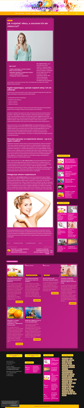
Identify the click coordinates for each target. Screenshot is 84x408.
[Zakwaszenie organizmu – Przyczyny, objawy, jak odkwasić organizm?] (61, 174)
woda (69, 388)
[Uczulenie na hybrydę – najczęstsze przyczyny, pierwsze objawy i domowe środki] (72, 225)
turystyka (65, 386)
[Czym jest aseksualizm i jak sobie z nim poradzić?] (61, 167)
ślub (75, 393)
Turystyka (29, 317)
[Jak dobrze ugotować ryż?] (61, 187)
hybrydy (71, 360)
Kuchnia (11, 317)
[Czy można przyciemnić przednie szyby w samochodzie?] (47, 396)
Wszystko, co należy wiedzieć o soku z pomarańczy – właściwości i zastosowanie (70, 194)
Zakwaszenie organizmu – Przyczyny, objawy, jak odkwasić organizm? (72, 217)
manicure (65, 363)
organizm (72, 365)
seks (70, 381)
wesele (64, 388)
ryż (75, 379)
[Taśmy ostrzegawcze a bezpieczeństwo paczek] (62, 225)
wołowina (65, 390)
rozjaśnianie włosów (31, 243)
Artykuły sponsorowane (13, 369)
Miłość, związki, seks (31, 275)
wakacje (71, 386)
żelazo (64, 395)
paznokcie (65, 367)
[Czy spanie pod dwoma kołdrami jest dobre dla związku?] (33, 271)
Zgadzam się (14, 405)
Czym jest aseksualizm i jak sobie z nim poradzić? (71, 167)
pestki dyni (71, 367)
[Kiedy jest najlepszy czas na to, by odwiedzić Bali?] (61, 181)
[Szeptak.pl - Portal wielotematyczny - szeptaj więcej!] (42, 6)
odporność (65, 365)
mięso (70, 363)
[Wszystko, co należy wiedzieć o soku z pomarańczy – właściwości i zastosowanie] (61, 194)
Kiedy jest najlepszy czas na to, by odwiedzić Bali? (70, 181)
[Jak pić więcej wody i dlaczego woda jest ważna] (51, 271)
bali (71, 358)
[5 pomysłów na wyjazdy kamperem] (72, 242)
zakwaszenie (65, 391)
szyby (69, 384)
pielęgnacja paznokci (67, 370)
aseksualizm (65, 358)
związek (64, 393)
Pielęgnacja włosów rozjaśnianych (19, 75)
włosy (40, 243)
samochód (65, 381)
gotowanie (65, 360)
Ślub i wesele (12, 275)
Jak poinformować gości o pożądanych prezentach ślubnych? (70, 161)
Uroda (10, 20)
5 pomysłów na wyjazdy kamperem (54, 369)
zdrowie (72, 391)
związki (70, 393)
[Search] (77, 13)
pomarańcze (65, 374)
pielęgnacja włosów (18, 243)
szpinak (64, 384)
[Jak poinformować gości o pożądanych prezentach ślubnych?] (61, 161)
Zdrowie (47, 275)
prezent (72, 374)
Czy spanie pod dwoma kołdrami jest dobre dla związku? (31, 280)
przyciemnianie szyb (67, 377)
